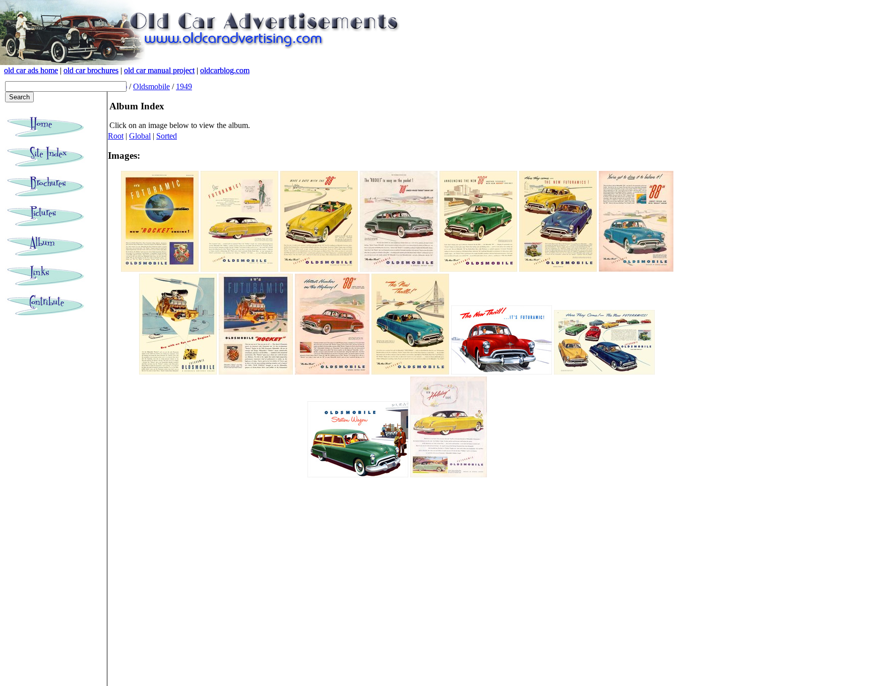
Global (140, 136)
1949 (184, 86)
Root (115, 136)
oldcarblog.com (225, 70)
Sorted (166, 136)
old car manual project (159, 70)
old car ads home (31, 70)
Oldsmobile (151, 86)
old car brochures (91, 70)
